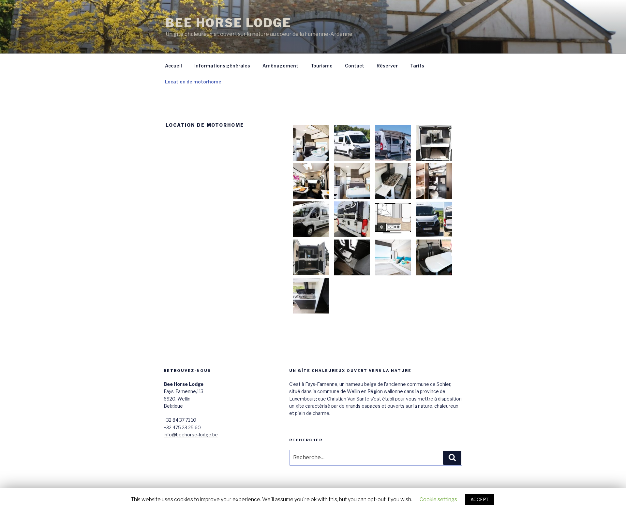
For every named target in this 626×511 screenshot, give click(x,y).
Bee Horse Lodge (228, 23)
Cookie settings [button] (438, 499)
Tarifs (417, 65)
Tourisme (322, 65)
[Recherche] (452, 457)
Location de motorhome (193, 81)
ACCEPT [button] (479, 499)
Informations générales (222, 65)
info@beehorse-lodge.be (191, 434)
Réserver (387, 65)
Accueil (173, 65)
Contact (354, 65)
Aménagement (280, 65)
